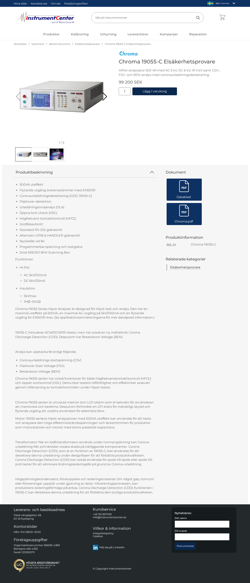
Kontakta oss (39, 3)
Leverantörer (138, 34)
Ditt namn (181, 518)
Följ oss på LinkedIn (112, 547)
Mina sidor (20, 3)
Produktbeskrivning (34, 172)
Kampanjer (169, 34)
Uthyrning (108, 34)
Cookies (98, 536)
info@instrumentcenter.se (109, 517)
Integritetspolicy (103, 533)
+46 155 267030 (102, 514)
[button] (104, 96)
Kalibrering (80, 34)
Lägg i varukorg (155, 91)
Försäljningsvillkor (76, 3)
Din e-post (181, 531)
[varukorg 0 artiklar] (222, 17)
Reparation (198, 34)
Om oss (55, 3)
